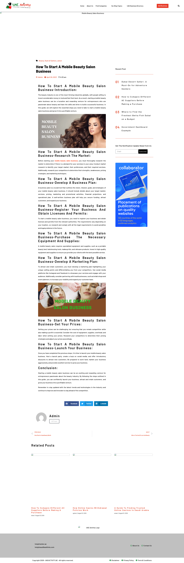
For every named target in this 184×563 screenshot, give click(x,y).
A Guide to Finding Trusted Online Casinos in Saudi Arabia (131, 509)
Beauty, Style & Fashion (47, 61)
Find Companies (101, 6)
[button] (71, 403)
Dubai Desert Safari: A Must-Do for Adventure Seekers (134, 85)
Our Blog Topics (116, 6)
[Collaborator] (131, 226)
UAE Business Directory (135, 6)
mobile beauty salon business (66, 161)
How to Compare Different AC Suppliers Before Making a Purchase (136, 100)
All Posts (54, 421)
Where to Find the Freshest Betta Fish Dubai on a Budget (136, 115)
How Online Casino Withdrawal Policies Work (90, 509)
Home (82, 6)
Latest (59, 61)
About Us (90, 6)
